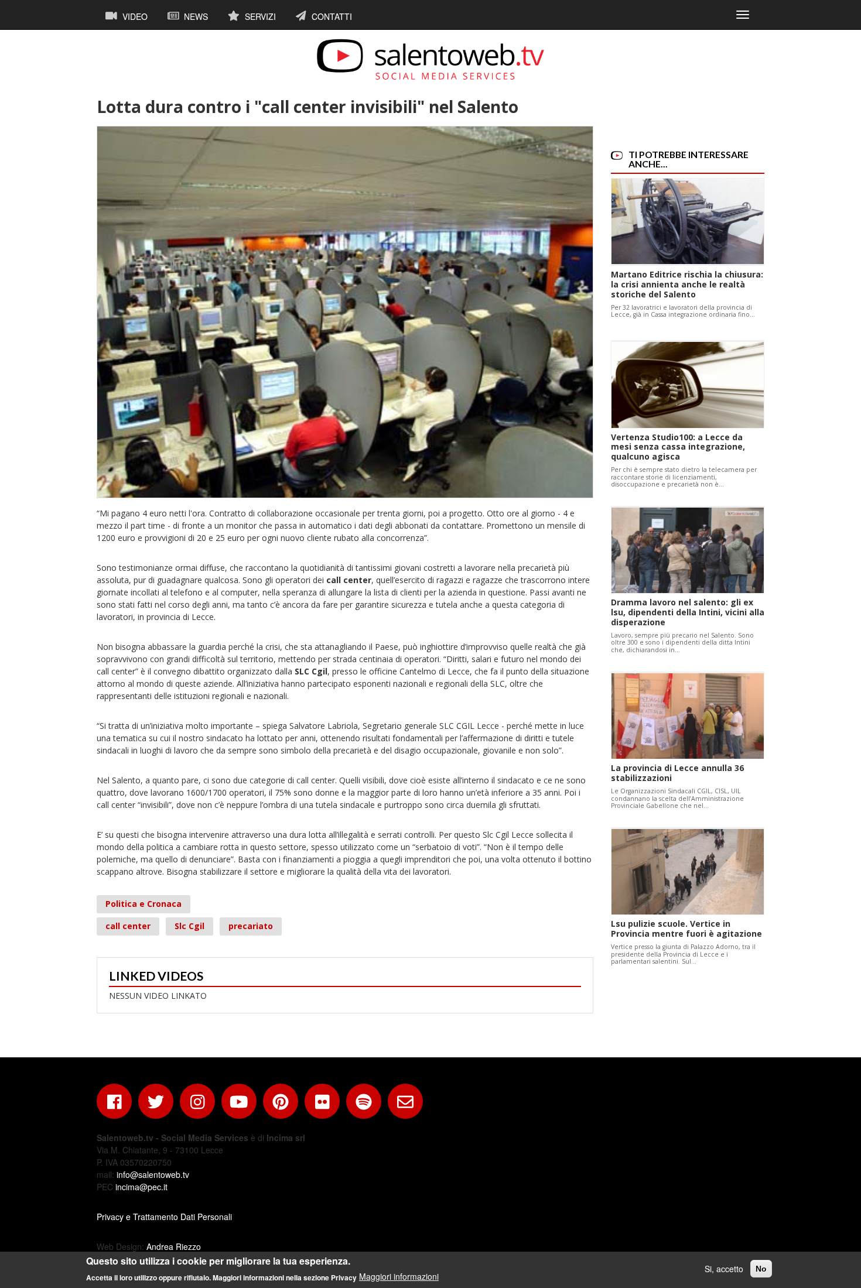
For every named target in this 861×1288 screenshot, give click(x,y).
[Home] (430, 59)
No (761, 1268)
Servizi (259, 16)
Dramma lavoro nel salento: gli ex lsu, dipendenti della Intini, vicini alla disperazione (687, 612)
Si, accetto (724, 1269)
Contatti (330, 16)
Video (134, 16)
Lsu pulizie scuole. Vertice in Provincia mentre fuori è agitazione (686, 928)
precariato (250, 925)
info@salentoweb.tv (153, 1174)
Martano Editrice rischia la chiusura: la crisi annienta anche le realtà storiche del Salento (687, 284)
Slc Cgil (189, 925)
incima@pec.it (141, 1187)
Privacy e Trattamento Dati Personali (164, 1216)
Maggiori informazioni (399, 1276)
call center (128, 925)
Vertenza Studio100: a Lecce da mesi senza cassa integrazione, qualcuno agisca (678, 447)
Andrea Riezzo (173, 1246)
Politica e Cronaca (143, 903)
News (195, 16)
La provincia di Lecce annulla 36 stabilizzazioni (677, 772)
